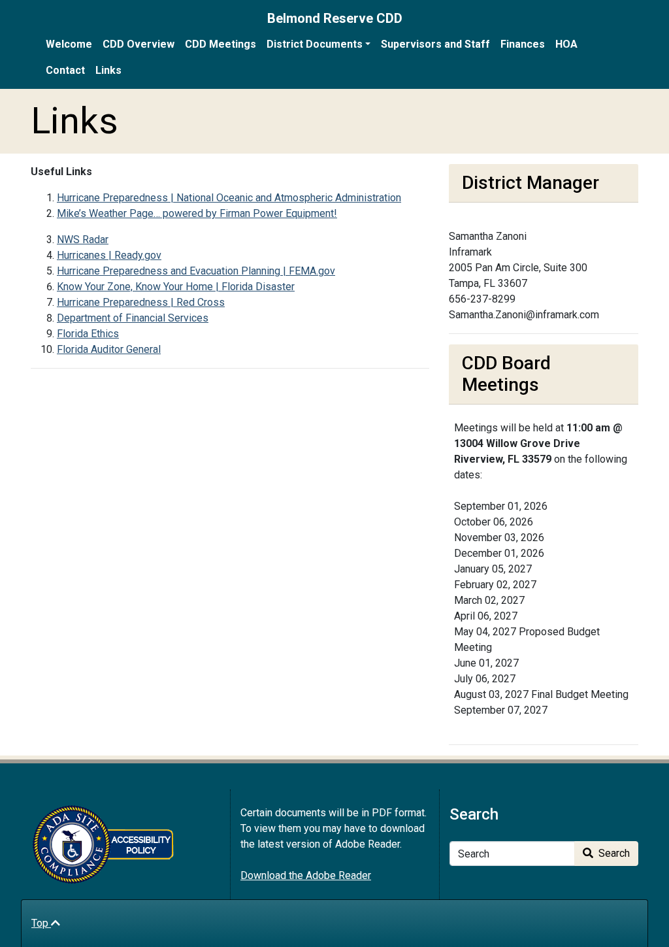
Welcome (69, 44)
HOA (566, 44)
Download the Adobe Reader (305, 875)
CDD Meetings (220, 44)
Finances (522, 44)
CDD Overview (138, 44)
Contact (65, 70)
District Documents (315, 44)
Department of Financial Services (132, 318)
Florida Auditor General (109, 349)
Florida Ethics (88, 333)
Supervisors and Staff (435, 44)
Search (613, 853)
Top (41, 923)
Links (108, 70)
